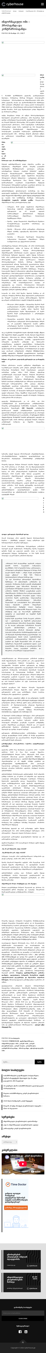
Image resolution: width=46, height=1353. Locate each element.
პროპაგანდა (24, 1048)
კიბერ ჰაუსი (20, 1046)
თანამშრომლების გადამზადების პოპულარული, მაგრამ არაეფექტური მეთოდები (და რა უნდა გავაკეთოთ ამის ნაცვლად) (21, 1078)
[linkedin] (25, 1332)
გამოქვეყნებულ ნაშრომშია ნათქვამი (23, 406)
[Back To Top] (23, 1342)
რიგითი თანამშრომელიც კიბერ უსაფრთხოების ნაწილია (21, 1095)
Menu (42, 4)
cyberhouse (14, 1041)
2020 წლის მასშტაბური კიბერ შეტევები (18, 1101)
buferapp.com (27, 712)
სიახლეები (15, 1038)
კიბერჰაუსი (31, 1046)
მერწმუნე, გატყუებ (18, 540)
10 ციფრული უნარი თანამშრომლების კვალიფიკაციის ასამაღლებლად (23, 1087)
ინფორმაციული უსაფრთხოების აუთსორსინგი (20, 1121)
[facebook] (20, 1332)
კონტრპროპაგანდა (10, 1048)
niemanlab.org (6, 712)
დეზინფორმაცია (27, 1041)
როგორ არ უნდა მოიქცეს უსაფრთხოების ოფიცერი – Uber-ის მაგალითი (22, 1107)
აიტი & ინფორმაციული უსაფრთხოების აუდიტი (20, 1125)
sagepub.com (17, 712)
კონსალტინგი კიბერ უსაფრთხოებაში (17, 1128)
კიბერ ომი (24, 1043)
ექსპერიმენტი (7, 770)
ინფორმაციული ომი (10, 1043)
